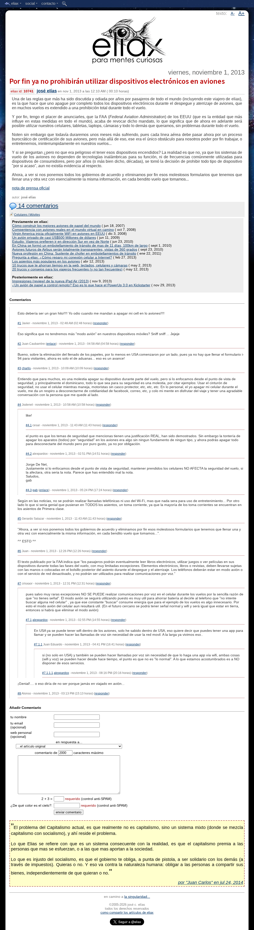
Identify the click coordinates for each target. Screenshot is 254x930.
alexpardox (40, 620)
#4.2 (29, 453)
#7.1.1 (38, 644)
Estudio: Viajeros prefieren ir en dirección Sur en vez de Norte (60, 241)
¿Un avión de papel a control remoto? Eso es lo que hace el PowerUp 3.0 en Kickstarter (81, 285)
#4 (19, 404)
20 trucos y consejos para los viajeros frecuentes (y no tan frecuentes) (67, 269)
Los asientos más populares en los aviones (46, 261)
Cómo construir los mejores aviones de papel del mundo (56, 226)
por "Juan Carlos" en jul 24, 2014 (210, 882)
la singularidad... (137, 897)
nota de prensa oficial (31, 188)
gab (35, 490)
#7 (19, 583)
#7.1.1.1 (47, 673)
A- (233, 13)
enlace (51, 343)
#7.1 (29, 620)
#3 (19, 368)
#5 (19, 518)
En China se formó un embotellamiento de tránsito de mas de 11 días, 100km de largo (80, 245)
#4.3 (29, 490)
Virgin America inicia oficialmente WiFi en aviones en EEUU (58, 234)
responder (100, 323)
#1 (19, 323)
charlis (26, 368)
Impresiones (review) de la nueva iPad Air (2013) (50, 281)
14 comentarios (37, 205)
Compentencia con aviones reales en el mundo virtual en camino (63, 230)
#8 (19, 693)
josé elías (47, 90)
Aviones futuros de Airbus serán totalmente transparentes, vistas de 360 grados (74, 249)
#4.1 (29, 425)
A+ (241, 13)
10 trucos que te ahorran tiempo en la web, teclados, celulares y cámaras (69, 265)
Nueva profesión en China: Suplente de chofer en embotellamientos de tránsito (74, 253)
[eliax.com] (127, 39)
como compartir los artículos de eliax (127, 912)
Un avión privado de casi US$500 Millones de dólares (54, 237)
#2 (19, 343)
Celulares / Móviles (27, 214)
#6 (19, 551)
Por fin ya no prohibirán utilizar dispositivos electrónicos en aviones (117, 81)
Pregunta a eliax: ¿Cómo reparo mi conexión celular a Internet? (62, 257)
